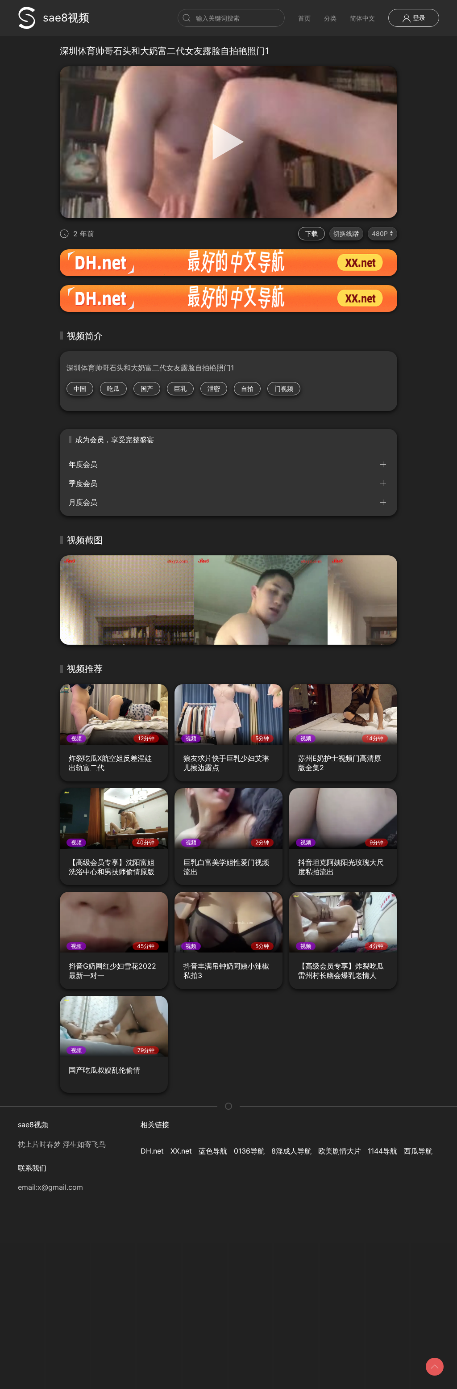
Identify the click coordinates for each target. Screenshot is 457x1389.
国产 (147, 388)
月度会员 (83, 502)
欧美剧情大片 (339, 1150)
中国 (80, 388)
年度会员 (83, 464)
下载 (311, 233)
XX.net (181, 1150)
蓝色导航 (213, 1150)
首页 (304, 18)
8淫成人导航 (291, 1150)
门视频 (283, 388)
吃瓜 (113, 388)
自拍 (247, 388)
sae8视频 (66, 17)
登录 (418, 17)
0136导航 (249, 1150)
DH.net (152, 1150)
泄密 (214, 388)
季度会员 (83, 483)
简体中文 (362, 18)
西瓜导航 (418, 1150)
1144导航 (382, 1150)
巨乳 (180, 388)
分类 (330, 18)
